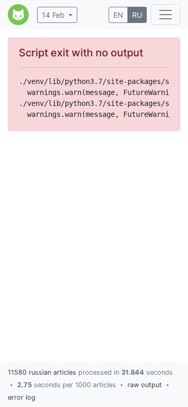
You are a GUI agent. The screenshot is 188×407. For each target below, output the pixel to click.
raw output (144, 385)
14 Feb (53, 14)
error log (22, 397)
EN (118, 14)
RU (137, 14)
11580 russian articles (42, 372)
